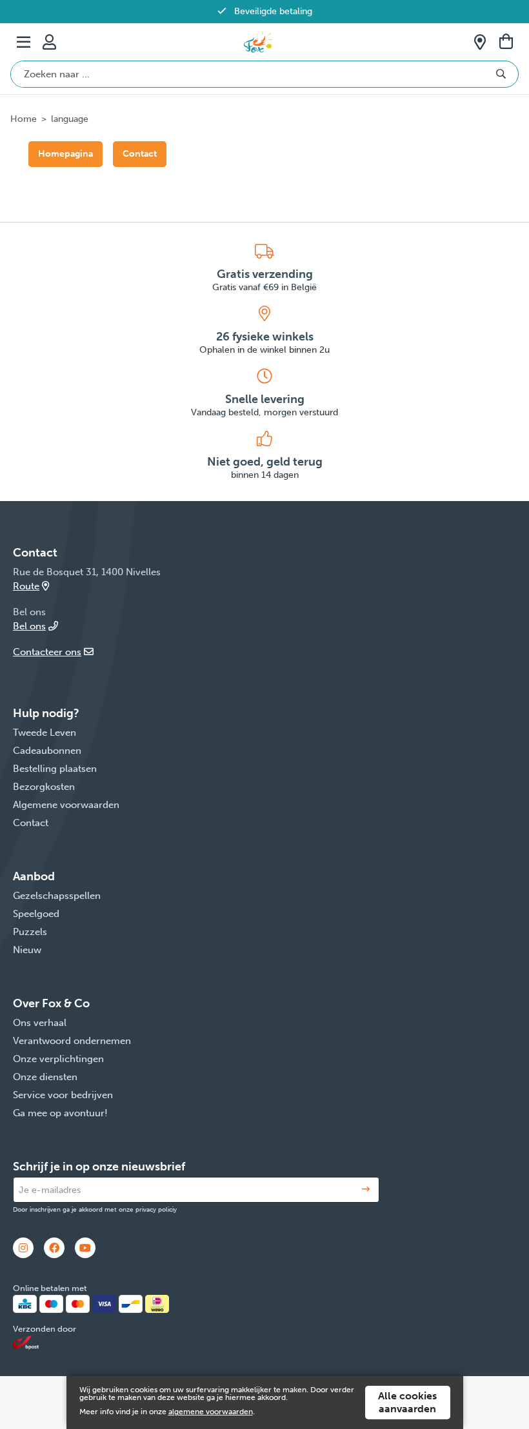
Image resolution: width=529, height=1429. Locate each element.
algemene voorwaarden (210, 1411)
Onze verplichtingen (58, 1059)
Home (23, 118)
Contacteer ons (47, 652)
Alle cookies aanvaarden (407, 1402)
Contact (140, 153)
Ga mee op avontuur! (60, 1113)
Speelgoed (36, 914)
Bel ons (29, 626)
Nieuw (27, 950)
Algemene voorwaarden (66, 805)
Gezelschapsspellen (57, 896)
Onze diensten (45, 1077)
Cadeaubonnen (47, 750)
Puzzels (30, 932)
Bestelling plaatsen (55, 768)
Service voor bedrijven (63, 1095)
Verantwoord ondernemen (72, 1041)
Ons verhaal (39, 1023)
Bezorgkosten (44, 787)
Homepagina (65, 153)
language (69, 118)
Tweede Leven (44, 732)
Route (26, 586)
